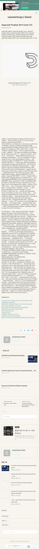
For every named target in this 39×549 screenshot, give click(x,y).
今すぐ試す (25, 8)
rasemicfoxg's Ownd (19, 17)
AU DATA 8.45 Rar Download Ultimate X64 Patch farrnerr (19, 355)
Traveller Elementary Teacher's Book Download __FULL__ (20, 371)
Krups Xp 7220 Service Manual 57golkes (14, 386)
